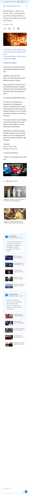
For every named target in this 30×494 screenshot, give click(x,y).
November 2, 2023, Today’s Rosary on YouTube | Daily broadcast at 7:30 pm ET (14, 52)
